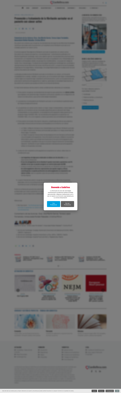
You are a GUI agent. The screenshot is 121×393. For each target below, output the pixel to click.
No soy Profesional (67, 204)
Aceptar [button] (94, 391)
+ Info (117, 391)
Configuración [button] (110, 391)
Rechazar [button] (101, 391)
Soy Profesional (53, 204)
